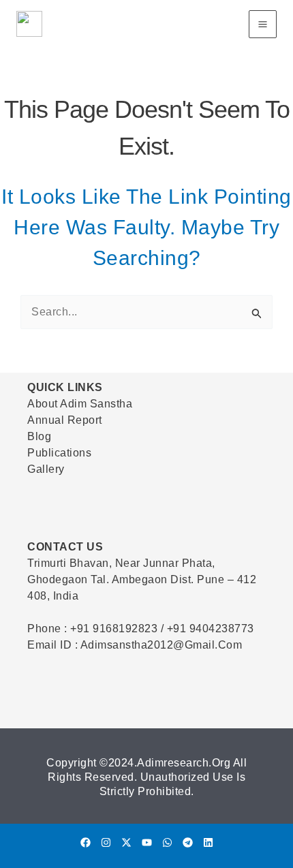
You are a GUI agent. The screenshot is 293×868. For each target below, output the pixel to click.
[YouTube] (147, 842)
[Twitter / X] (126, 842)
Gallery (46, 469)
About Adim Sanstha (79, 403)
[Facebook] (85, 842)
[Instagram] (106, 842)
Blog (39, 436)
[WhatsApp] (167, 842)
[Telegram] (188, 842)
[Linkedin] (208, 842)
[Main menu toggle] (263, 24)
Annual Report (64, 420)
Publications (59, 453)
